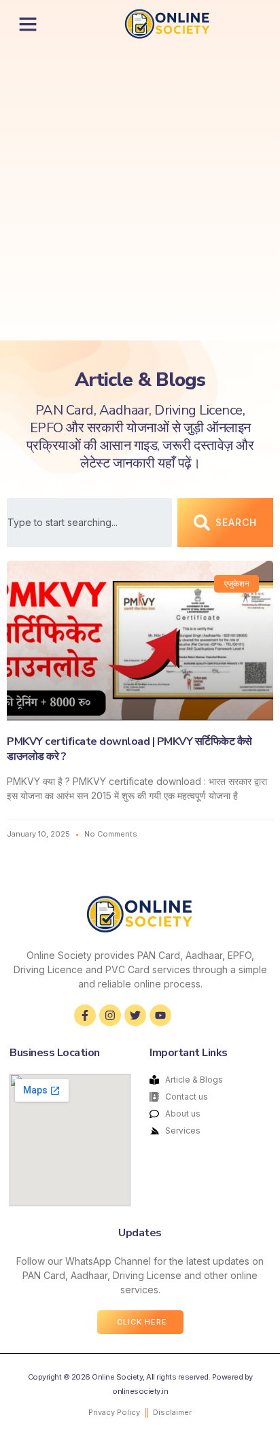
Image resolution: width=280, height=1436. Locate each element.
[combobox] (89, 522)
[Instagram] (110, 1015)
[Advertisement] (140, 194)
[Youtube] (160, 1015)
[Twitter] (135, 1015)
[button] (28, 24)
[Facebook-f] (85, 1015)
